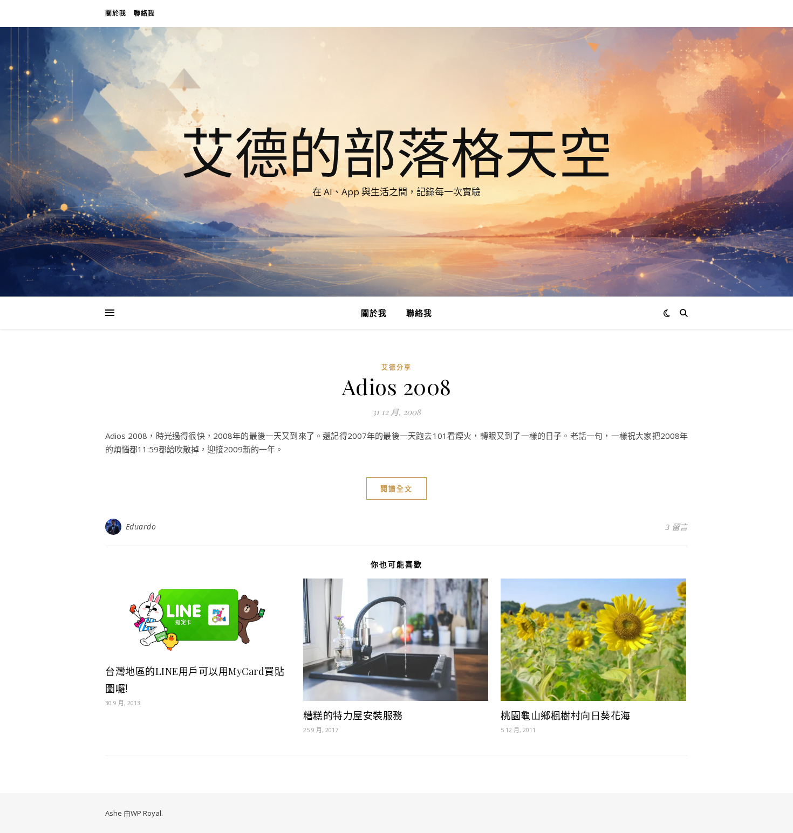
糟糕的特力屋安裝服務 (353, 715)
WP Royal (146, 813)
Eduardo (141, 526)
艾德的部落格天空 (396, 152)
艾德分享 (396, 367)
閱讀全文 (396, 488)
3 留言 (676, 526)
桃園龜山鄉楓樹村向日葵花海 (566, 715)
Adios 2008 (397, 386)
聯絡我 (144, 13)
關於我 (115, 13)
